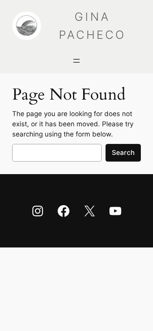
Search (123, 152)
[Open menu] (76, 60)
